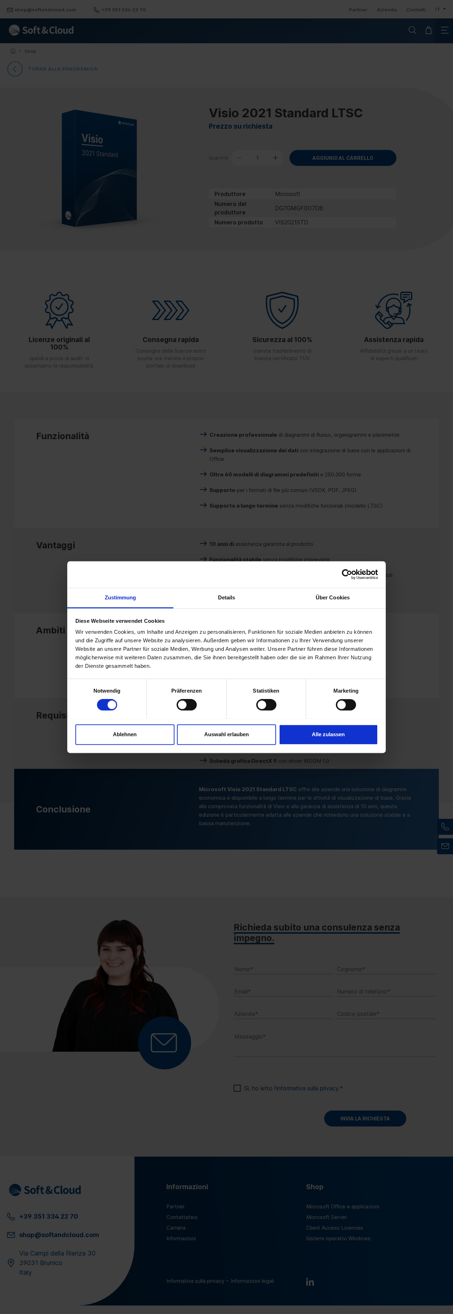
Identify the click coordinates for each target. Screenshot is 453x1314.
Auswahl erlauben (226, 734)
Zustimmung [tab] (120, 597)
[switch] (187, 704)
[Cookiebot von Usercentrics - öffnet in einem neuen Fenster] (347, 574)
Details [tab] (226, 597)
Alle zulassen (328, 734)
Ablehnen (125, 734)
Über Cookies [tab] (333, 597)
